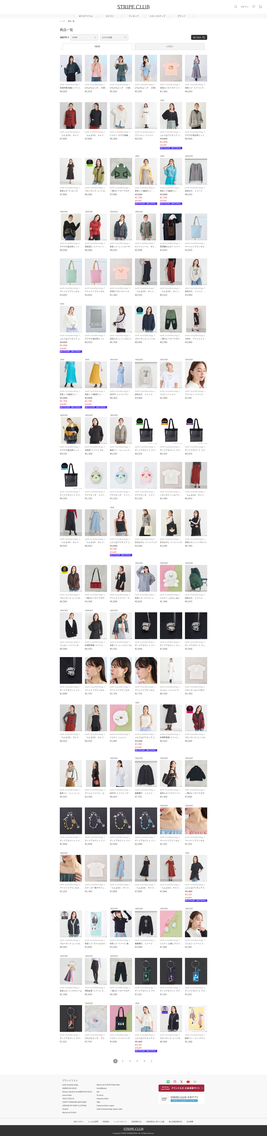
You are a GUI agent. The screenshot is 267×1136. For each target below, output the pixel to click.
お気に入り (253, 6)
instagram (175, 1082)
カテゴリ (110, 16)
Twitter (181, 1082)
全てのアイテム (86, 16)
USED (169, 46)
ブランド (181, 16)
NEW (97, 46)
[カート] (260, 6)
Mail (195, 1082)
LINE (168, 1082)
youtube (188, 1082)
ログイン (245, 7)
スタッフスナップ (157, 16)
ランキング (134, 16)
